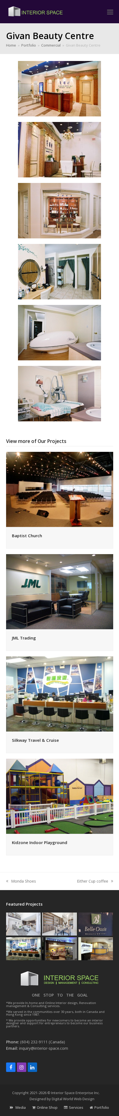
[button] (110, 11)
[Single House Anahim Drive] (23, 923)
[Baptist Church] (59, 489)
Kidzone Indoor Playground (39, 842)
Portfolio (101, 1107)
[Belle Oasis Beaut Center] (95, 923)
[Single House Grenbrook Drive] (59, 923)
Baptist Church (27, 535)
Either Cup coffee (92, 881)
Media (20, 1107)
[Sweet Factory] (59, 948)
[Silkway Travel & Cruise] (59, 693)
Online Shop (47, 1107)
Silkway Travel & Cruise (35, 740)
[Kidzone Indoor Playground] (59, 796)
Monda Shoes (23, 881)
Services (76, 1107)
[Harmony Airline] (95, 948)
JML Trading (24, 638)
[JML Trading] (59, 591)
